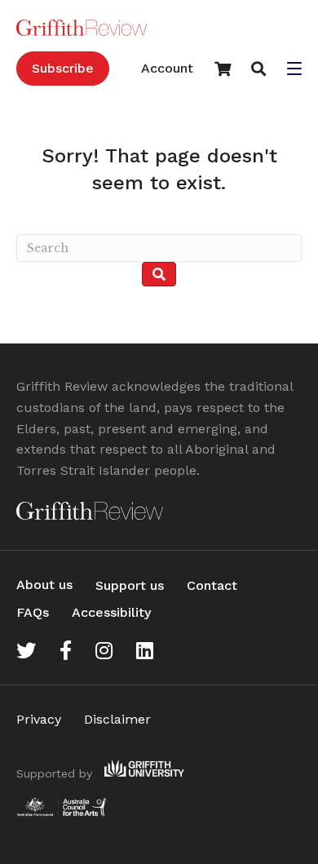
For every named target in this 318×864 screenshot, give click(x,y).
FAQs (32, 612)
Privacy (38, 719)
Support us (129, 585)
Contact (212, 585)
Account (167, 68)
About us (44, 584)
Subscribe (63, 68)
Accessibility (111, 612)
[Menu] (294, 70)
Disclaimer (117, 719)
